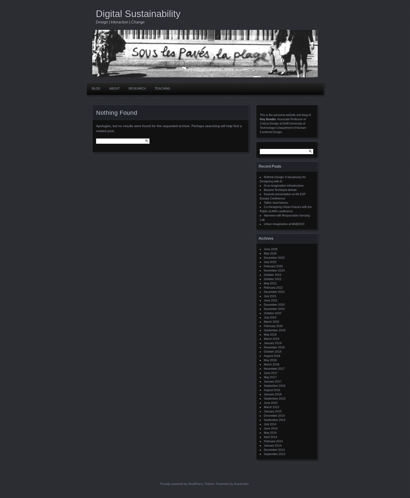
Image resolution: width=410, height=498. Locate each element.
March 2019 (271, 339)
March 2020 (271, 321)
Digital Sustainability (138, 14)
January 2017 (273, 381)
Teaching (162, 88)
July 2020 (270, 317)
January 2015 (273, 411)
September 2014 (274, 420)
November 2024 (274, 270)
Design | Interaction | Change (120, 22)
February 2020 (273, 326)
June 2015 (271, 403)
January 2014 (273, 445)
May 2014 (270, 432)
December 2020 (274, 304)
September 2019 (274, 330)
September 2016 (274, 385)
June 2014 (271, 428)
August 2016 (272, 390)
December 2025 (274, 257)
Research (137, 88)
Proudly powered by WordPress (181, 484)
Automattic (241, 484)
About (114, 88)
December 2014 (274, 415)
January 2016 (273, 394)
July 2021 (270, 296)
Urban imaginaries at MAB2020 (284, 224)
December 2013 (274, 450)
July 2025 (270, 262)
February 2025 (273, 266)
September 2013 (274, 454)
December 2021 (274, 292)
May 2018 (270, 360)
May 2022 (270, 283)
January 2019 (273, 343)
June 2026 (271, 249)
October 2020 (272, 313)
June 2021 (271, 300)
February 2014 (273, 441)
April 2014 (270, 437)
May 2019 (270, 334)
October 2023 (272, 275)
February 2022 (273, 287)
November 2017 (274, 368)
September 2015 (274, 398)
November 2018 (274, 347)
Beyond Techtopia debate (280, 190)
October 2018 (272, 351)
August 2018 (272, 356)
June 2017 (271, 373)
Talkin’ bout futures (276, 202)
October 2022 (272, 279)
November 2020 (274, 309)
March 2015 (271, 407)
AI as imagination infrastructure (284, 185)
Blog (96, 88)
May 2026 (270, 253)
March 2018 (271, 364)
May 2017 (270, 377)
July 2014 (270, 424)
